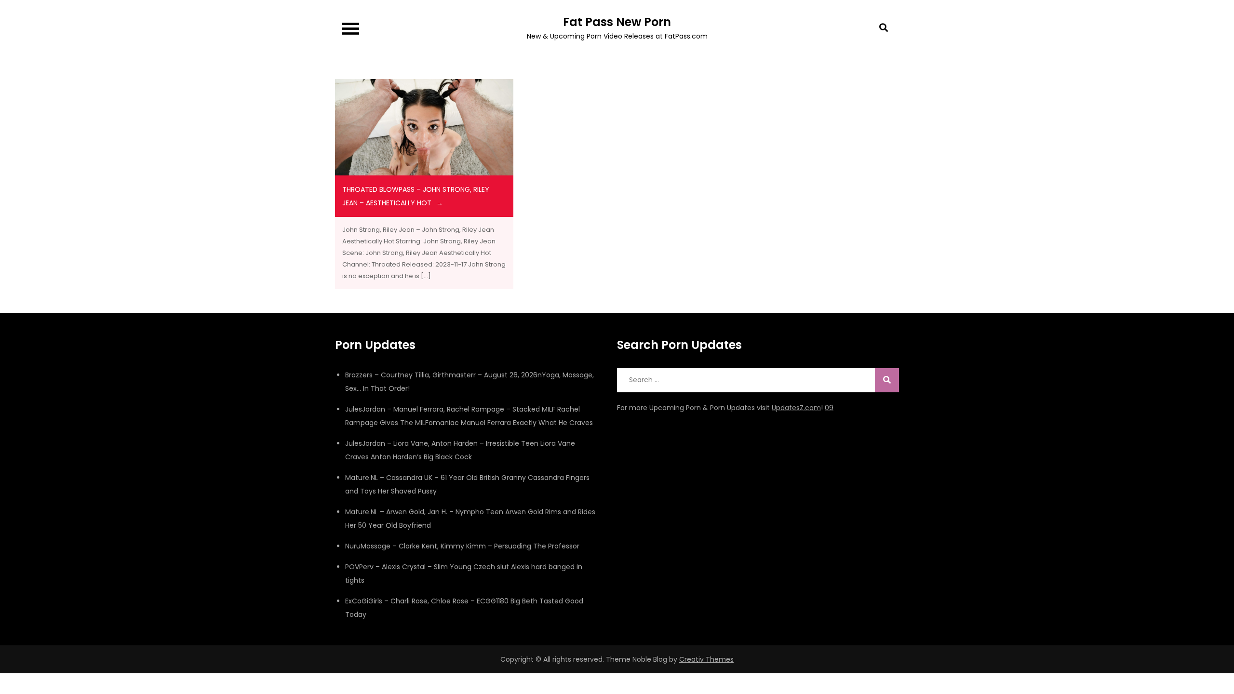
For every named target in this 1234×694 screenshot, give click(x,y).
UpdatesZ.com (796, 408)
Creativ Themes (706, 659)
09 (829, 408)
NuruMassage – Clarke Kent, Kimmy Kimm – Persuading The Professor (462, 546)
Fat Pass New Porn (617, 22)
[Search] (887, 380)
